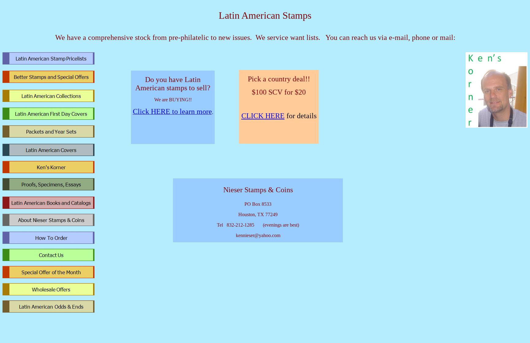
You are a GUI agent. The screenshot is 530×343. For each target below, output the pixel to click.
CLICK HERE (263, 116)
